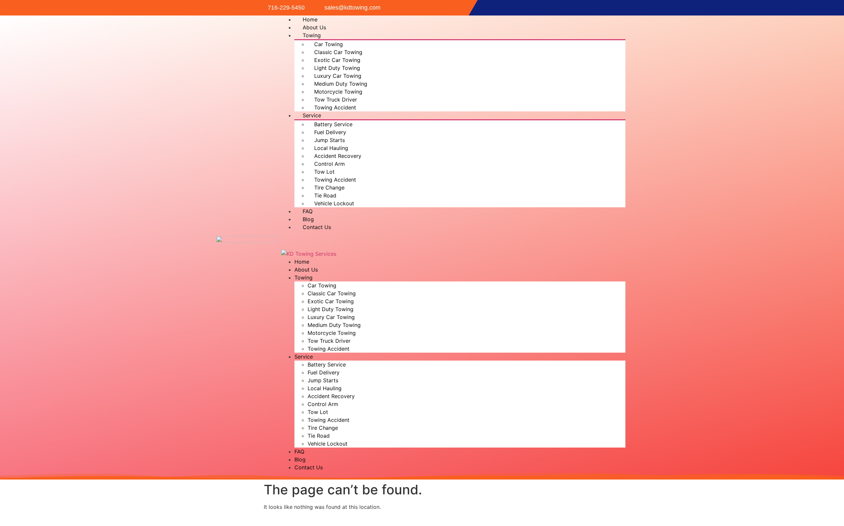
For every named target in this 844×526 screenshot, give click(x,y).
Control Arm (329, 164)
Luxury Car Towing (337, 76)
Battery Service (333, 124)
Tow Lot (324, 171)
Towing (312, 35)
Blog (308, 219)
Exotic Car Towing (337, 60)
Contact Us (317, 227)
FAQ (308, 211)
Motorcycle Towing (338, 91)
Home (310, 19)
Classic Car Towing (338, 52)
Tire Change (329, 187)
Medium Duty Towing (340, 83)
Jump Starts (329, 140)
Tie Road (325, 195)
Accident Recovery (337, 156)
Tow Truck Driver (335, 99)
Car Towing (328, 44)
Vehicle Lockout (334, 203)
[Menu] (286, 243)
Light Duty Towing (337, 68)
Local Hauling (331, 148)
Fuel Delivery (330, 132)
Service (312, 115)
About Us (314, 27)
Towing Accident (335, 107)
